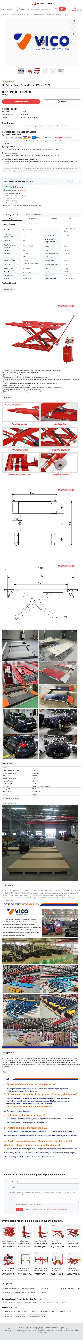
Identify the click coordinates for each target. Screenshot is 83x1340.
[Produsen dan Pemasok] (41, 3)
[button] (74, 219)
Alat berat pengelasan (29, 1292)
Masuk (5, 205)
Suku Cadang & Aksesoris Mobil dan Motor (20, 15)
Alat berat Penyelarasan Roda (70, 1288)
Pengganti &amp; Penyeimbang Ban (12, 1292)
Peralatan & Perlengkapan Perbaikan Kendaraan (47, 15)
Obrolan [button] (63, 102)
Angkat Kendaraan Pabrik (12, 1311)
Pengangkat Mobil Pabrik (46, 1311)
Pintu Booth (45, 1288)
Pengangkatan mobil (28, 1288)
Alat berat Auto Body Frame (10, 1288)
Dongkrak (65, 15)
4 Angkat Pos (20, 1316)
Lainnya (44, 1292)
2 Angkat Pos (8, 1316)
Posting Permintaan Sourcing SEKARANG (58, 1210)
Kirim (20, 1209)
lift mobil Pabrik (29, 1311)
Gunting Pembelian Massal (37, 1316)
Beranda (4, 15)
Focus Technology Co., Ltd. (36, 1327)
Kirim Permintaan (21, 102)
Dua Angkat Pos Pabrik (65, 1311)
